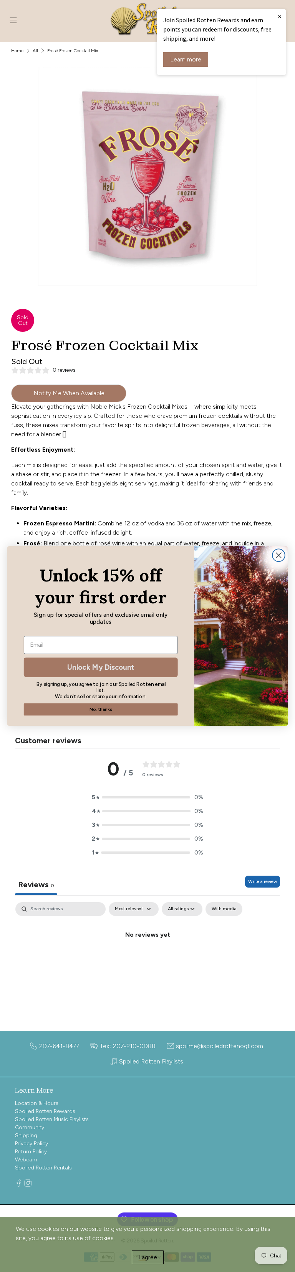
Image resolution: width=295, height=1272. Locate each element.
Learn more (185, 59)
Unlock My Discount (100, 667)
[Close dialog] (278, 555)
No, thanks (100, 709)
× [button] (279, 16)
